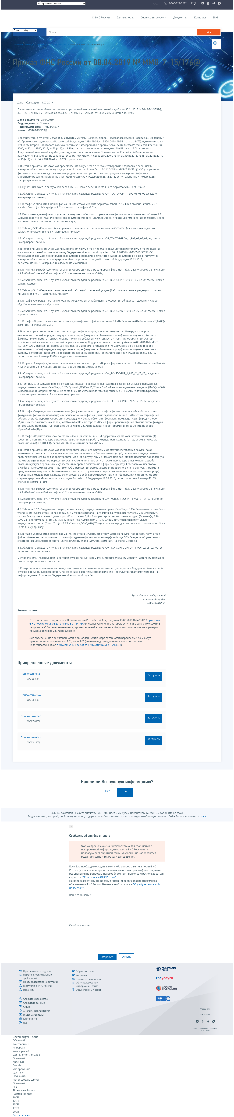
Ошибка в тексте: (79, 925)
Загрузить (154, 675)
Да (125, 791)
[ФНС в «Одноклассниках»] (208, 3)
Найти (208, 32)
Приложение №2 (31, 695)
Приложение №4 (31, 737)
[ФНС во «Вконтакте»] (202, 3)
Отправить (107, 957)
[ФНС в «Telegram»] (213, 3)
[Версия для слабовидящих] (156, 3)
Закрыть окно (21, 1115)
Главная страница (23, 44)
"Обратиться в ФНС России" (99, 877)
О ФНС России (101, 17)
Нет (107, 791)
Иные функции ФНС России (51, 44)
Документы (180, 17)
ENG (215, 17)
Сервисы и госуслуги (153, 17)
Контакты (200, 17)
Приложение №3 (31, 716)
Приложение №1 (31, 673)
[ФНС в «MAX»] (218, 3)
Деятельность (125, 17)
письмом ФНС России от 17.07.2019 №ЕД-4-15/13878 (89, 645)
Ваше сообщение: (80, 895)
